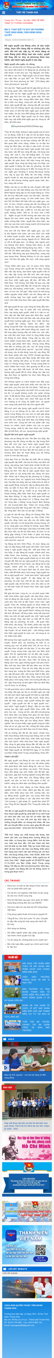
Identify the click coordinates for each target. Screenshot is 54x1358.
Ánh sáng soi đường (16, 928)
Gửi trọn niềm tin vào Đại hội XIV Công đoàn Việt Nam (27, 908)
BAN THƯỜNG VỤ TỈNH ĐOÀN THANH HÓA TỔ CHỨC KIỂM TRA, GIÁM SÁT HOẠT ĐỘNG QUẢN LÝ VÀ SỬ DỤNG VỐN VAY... (27, 995)
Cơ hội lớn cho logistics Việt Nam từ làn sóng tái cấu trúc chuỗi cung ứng (27, 894)
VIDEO (11, 1039)
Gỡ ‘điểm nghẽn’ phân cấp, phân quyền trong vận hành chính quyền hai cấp (28, 934)
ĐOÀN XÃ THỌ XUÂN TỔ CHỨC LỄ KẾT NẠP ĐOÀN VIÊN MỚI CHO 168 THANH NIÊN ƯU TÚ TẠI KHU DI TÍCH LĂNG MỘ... (27, 1011)
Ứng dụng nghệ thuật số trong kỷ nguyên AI (27, 914)
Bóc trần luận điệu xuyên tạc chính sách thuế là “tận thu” (27, 945)
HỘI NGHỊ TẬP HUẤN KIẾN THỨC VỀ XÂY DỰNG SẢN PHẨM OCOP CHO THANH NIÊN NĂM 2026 (36, 967)
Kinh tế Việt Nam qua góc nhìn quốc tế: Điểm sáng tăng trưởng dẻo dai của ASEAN (27, 901)
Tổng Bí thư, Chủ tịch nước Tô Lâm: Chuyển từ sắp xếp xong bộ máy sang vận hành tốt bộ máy (27, 921)
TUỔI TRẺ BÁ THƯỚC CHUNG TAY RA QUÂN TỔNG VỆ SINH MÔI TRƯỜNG (36, 1026)
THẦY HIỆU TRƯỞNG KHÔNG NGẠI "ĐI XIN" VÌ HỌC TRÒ (36, 980)
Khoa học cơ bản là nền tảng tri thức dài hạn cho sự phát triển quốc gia (27, 887)
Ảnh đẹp (7, 1087)
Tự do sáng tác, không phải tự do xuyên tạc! (27, 940)
